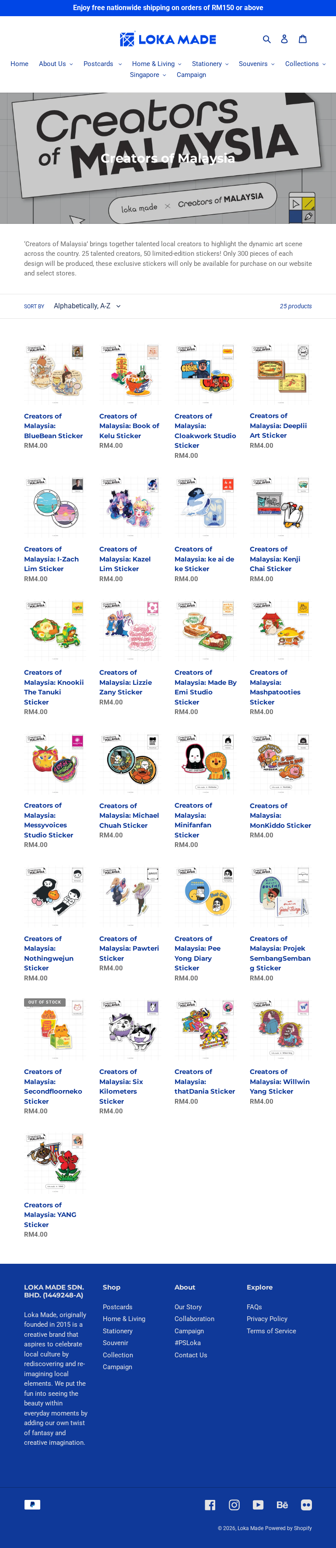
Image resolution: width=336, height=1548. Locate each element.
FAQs (254, 1307)
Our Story (188, 1307)
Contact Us (191, 1355)
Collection (118, 1355)
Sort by (34, 306)
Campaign (117, 1367)
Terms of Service (271, 1331)
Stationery (118, 1331)
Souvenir (115, 1343)
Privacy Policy (267, 1319)
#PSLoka (188, 1343)
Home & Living (124, 1319)
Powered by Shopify (288, 1528)
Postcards (118, 1307)
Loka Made (250, 1528)
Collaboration (194, 1319)
